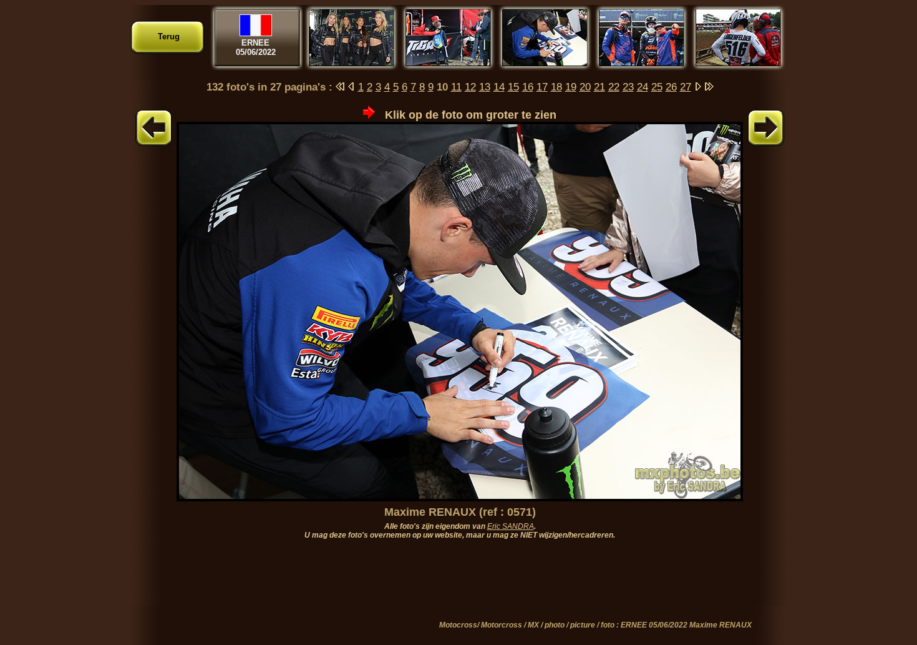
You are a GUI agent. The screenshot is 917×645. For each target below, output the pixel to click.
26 (671, 87)
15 (513, 87)
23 (628, 87)
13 (484, 87)
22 (613, 87)
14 (499, 87)
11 (456, 87)
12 (470, 87)
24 (642, 87)
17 (542, 87)
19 (570, 87)
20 (585, 87)
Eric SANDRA (510, 526)
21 (599, 87)
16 (527, 87)
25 (656, 87)
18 (556, 87)
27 (685, 87)
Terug (169, 36)
